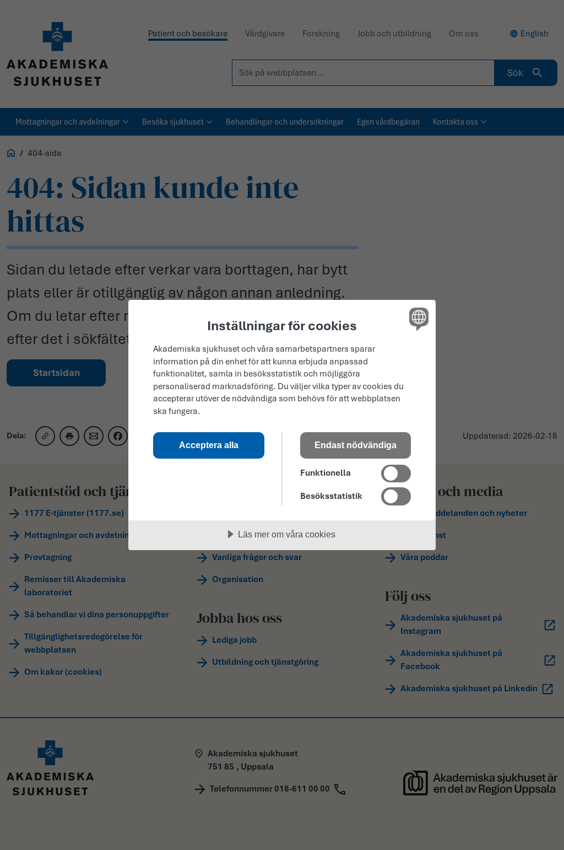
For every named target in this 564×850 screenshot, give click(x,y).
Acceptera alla (208, 445)
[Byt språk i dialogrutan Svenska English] (417, 318)
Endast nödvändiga (355, 445)
